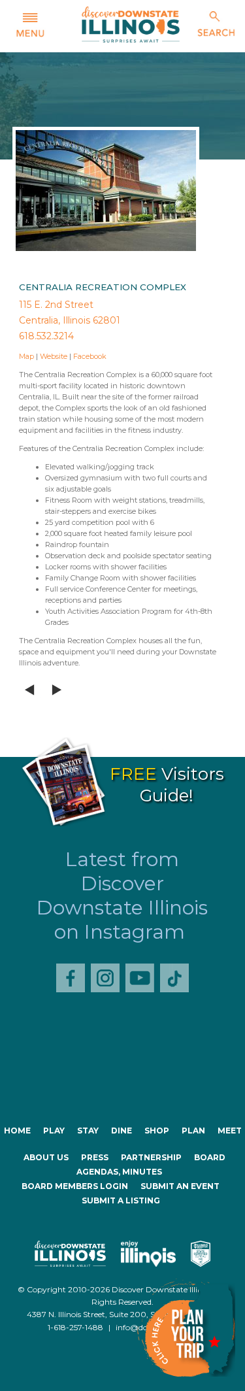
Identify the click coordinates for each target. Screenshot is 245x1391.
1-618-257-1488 (75, 1327)
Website (53, 356)
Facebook (89, 356)
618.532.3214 (46, 336)
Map (26, 356)
